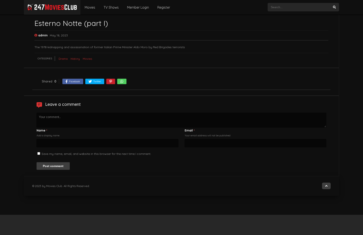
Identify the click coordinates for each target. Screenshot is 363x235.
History (75, 58)
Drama (63, 58)
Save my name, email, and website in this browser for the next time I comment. (96, 154)
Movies (90, 7)
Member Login (138, 7)
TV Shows (111, 7)
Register (163, 7)
